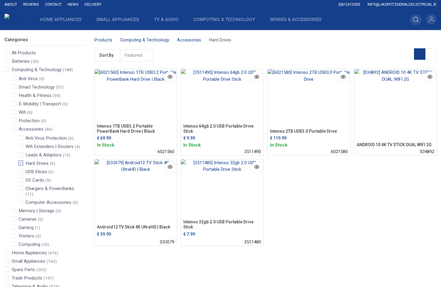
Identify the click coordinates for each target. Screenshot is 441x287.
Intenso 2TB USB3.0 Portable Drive (303, 131)
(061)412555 (349, 4)
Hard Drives (37, 163)
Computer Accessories (48, 202)
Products (103, 40)
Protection (29, 120)
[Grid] (419, 54)
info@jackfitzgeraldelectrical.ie (401, 4)
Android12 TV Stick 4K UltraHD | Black (133, 227)
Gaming (26, 227)
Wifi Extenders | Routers (50, 146)
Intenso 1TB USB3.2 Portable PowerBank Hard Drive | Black (126, 129)
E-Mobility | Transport (40, 104)
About (10, 4)
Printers (26, 236)
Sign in (431, 19)
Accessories (31, 129)
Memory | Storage (36, 210)
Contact (53, 4)
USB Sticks (36, 171)
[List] (430, 54)
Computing (29, 244)
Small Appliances (28, 261)
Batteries (21, 61)
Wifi (22, 112)
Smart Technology (37, 87)
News (73, 4)
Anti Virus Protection (46, 138)
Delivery (93, 4)
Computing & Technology (37, 69)
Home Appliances (29, 252)
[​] (181, 4)
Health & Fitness (35, 95)
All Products (24, 53)
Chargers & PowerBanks (50, 188)
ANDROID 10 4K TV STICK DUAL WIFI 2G (394, 144)
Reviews (31, 4)
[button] (416, 19)
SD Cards (35, 180)
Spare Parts (23, 269)
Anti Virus (28, 78)
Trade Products (27, 278)
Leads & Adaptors (44, 155)
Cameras (28, 219)
